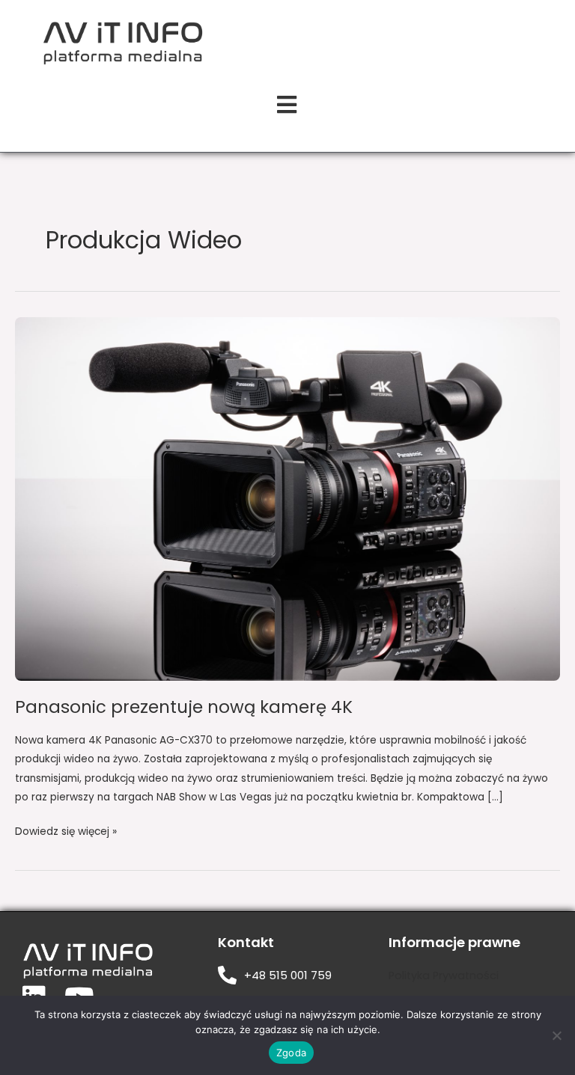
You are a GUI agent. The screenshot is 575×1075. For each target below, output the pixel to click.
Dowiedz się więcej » (66, 830)
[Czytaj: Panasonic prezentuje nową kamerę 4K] (287, 498)
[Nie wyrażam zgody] (556, 1035)
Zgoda (291, 1053)
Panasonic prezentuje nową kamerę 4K (184, 707)
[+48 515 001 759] (227, 975)
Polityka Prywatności (444, 975)
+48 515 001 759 (288, 975)
